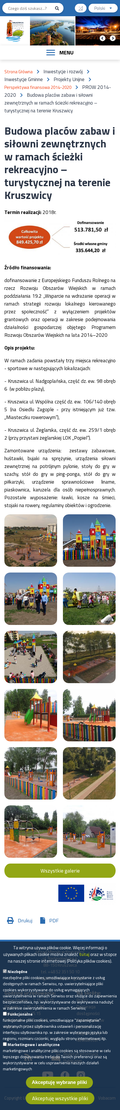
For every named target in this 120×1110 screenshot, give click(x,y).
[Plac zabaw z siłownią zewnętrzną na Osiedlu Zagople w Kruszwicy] (30, 540)
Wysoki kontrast (81, 8)
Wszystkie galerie (60, 871)
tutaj (84, 954)
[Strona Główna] (15, 31)
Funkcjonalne (20, 1014)
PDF (54, 920)
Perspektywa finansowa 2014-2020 (37, 87)
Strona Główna (18, 71)
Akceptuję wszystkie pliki (60, 1098)
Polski (106, 8)
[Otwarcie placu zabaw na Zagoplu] (30, 599)
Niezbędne (17, 971)
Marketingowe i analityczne (34, 1044)
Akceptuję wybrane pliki (59, 1082)
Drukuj (25, 920)
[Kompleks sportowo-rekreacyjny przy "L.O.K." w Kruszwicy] (89, 773)
